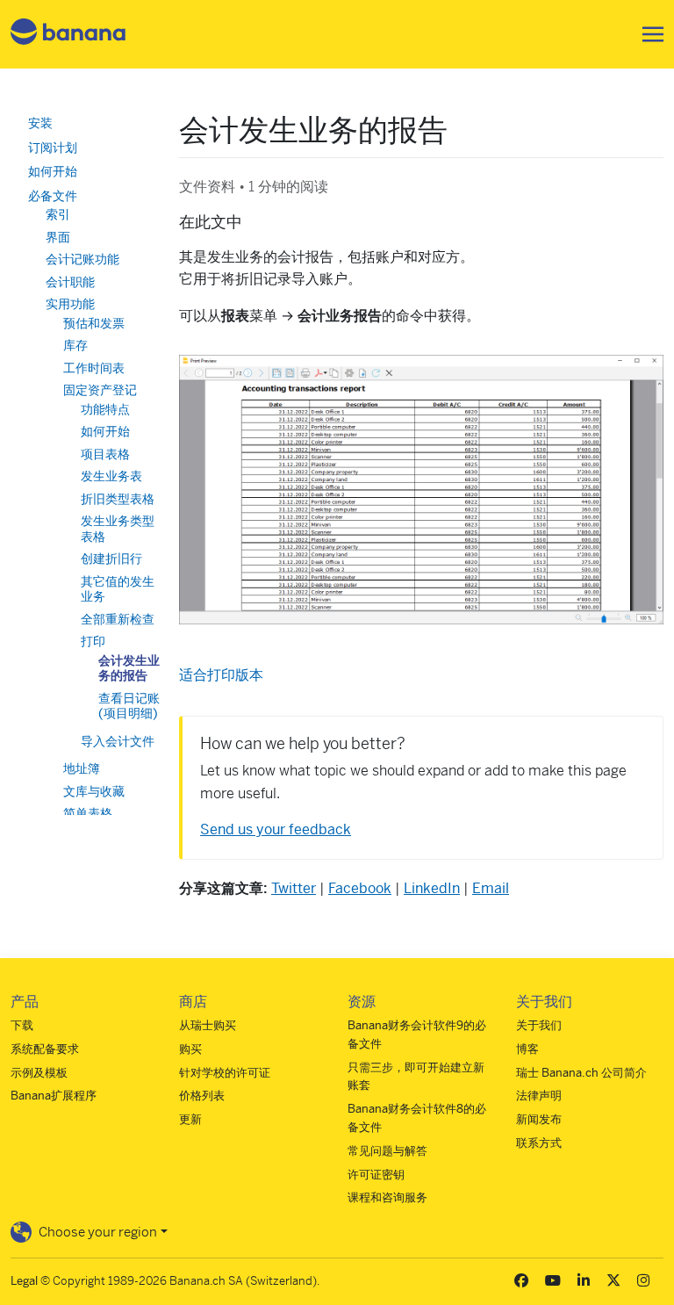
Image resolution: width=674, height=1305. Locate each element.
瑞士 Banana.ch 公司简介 (581, 1072)
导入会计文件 (117, 741)
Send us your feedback (275, 829)
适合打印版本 (221, 675)
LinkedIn (432, 888)
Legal (24, 1280)
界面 (58, 237)
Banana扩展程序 (54, 1095)
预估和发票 (94, 323)
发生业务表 (111, 476)
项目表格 (105, 454)
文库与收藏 (94, 791)
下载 (22, 1025)
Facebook (359, 888)
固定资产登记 (100, 390)
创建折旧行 (111, 558)
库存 (75, 345)
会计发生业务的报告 (129, 668)
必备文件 (52, 196)
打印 (93, 641)
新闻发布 (539, 1119)
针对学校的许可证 (224, 1072)
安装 (40, 123)
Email (490, 888)
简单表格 (87, 813)
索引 (58, 214)
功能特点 (105, 409)
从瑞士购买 (207, 1025)
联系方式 (539, 1143)
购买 (190, 1049)
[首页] (68, 34)
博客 (527, 1049)
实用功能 (70, 304)
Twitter (293, 888)
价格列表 (202, 1095)
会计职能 (70, 282)
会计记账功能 (82, 259)
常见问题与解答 (387, 1150)
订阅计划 (52, 147)
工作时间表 (94, 368)
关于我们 (539, 1025)
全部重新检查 (117, 619)
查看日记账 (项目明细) (129, 706)
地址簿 (81, 768)
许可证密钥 (376, 1174)
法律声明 (539, 1095)
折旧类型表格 (117, 499)
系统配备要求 (45, 1049)
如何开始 (52, 171)
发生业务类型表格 (117, 528)
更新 (190, 1119)
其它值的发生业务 (117, 589)
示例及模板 (39, 1072)
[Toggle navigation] (647, 34)
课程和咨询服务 (387, 1197)
